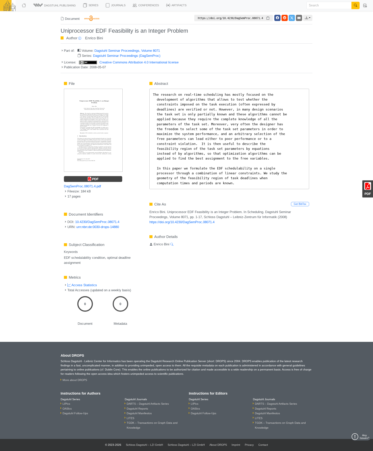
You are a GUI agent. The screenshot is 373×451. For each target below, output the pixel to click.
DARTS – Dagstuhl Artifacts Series (148, 403)
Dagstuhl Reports (137, 408)
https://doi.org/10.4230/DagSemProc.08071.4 (181, 222)
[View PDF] (93, 130)
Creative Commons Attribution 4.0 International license (138, 62)
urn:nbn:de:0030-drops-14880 (97, 227)
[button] (55, 5)
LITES (130, 418)
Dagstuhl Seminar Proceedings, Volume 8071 (127, 51)
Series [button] (93, 5)
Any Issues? (364, 437)
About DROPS (218, 444)
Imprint (236, 444)
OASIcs (67, 408)
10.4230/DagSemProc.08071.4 (97, 222)
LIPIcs (66, 403)
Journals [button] (117, 5)
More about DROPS (75, 380)
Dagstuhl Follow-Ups (75, 413)
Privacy (249, 444)
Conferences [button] (148, 5)
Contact (263, 444)
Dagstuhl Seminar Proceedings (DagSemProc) (126, 56)
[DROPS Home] (24, 5)
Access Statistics (84, 285)
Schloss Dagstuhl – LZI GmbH (144, 444)
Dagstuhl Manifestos (139, 413)
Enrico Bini (94, 38)
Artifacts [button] (178, 5)
